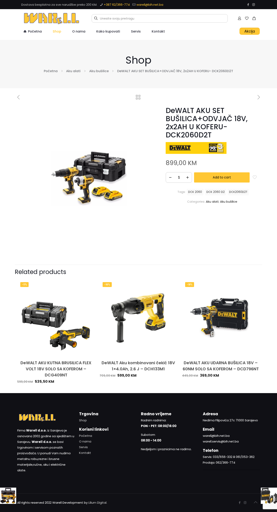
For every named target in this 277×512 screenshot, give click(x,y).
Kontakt (85, 453)
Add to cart (222, 177)
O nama (85, 441)
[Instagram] (253, 4)
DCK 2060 (195, 192)
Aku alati (73, 71)
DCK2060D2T (238, 192)
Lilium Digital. (97, 502)
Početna (51, 71)
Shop (83, 420)
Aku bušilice (99, 71)
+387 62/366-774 (117, 4)
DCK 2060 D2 (215, 192)
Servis (83, 447)
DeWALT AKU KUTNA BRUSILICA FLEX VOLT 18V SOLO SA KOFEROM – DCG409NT (55, 369)
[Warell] (51, 18)
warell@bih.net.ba (149, 4)
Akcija (249, 31)
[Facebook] (248, 4)
